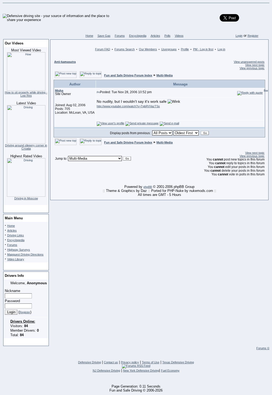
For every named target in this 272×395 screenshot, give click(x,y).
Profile (185, 49)
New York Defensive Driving (141, 370)
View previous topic (252, 68)
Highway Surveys (18, 249)
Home (89, 35)
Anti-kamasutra (65, 61)
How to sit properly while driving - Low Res (26, 94)
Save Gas (103, 35)
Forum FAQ (102, 49)
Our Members (148, 49)
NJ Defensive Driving (106, 370)
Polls (167, 35)
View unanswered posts (249, 61)
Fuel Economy (170, 370)
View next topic (255, 65)
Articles (155, 35)
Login (239, 35)
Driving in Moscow (26, 198)
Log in (221, 49)
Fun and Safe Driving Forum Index (128, 75)
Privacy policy (130, 362)
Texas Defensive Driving (178, 362)
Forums (120, 35)
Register (253, 35)
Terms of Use (150, 362)
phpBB (147, 186)
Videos (179, 35)
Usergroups (169, 49)
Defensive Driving (89, 362)
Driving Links (15, 235)
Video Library (15, 259)
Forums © (262, 348)
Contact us (111, 362)
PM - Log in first (203, 49)
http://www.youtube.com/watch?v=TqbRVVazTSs (128, 106)
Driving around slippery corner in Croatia (26, 147)
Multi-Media (164, 75)
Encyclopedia (137, 35)
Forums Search (124, 49)
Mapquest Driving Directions (25, 254)
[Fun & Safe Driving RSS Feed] (136, 365)
